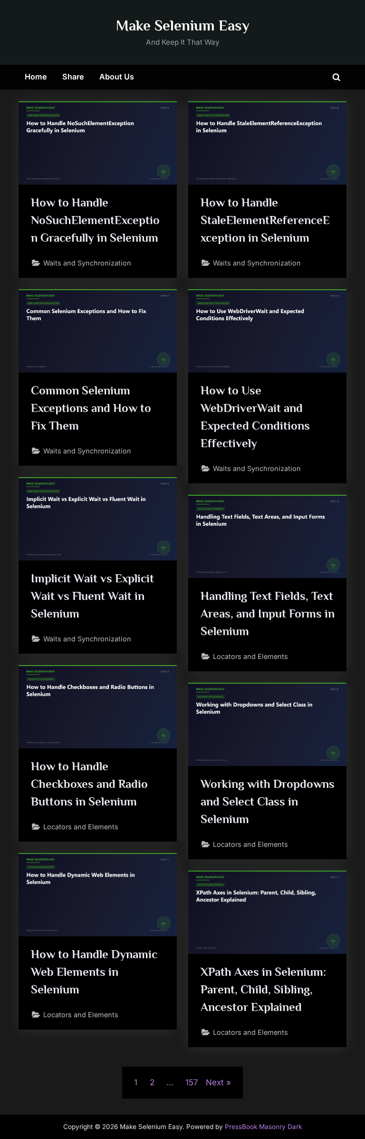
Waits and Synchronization (87, 263)
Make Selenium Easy (183, 25)
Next (215, 1082)
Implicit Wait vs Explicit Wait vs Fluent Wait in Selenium (92, 596)
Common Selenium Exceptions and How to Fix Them (91, 408)
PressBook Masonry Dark (263, 1126)
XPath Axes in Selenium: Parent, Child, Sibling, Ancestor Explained (263, 989)
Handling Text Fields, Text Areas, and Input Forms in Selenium (268, 613)
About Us (116, 76)
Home (36, 76)
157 (191, 1082)
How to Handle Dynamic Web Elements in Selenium (94, 972)
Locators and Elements (250, 656)
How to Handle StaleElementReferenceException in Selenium (265, 220)
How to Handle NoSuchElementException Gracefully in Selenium (95, 220)
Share (73, 76)
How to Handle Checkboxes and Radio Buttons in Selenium (89, 784)
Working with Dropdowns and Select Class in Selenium (268, 801)
